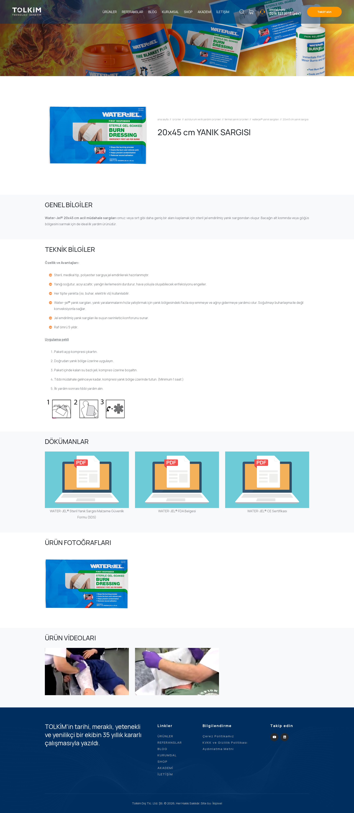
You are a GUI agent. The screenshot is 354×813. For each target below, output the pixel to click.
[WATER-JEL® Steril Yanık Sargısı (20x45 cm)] (87, 604)
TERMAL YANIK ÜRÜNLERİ (236, 119)
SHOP (188, 12)
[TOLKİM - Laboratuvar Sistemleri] (26, 11)
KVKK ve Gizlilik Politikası (225, 742)
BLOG (152, 12)
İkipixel (217, 803)
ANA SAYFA (163, 119)
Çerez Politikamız (218, 736)
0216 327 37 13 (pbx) (285, 13)
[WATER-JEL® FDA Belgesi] (177, 500)
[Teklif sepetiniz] (250, 11)
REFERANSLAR (132, 12)
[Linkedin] (284, 737)
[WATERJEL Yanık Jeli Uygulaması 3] (177, 692)
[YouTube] (274, 737)
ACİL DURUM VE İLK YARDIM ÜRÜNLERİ (203, 119)
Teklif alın (324, 12)
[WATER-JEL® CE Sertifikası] (267, 500)
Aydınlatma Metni (218, 749)
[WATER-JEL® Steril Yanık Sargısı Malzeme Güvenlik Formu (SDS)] (87, 500)
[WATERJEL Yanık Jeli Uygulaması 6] (87, 692)
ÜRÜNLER (110, 12)
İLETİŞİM (222, 12)
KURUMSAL (170, 12)
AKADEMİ (204, 12)
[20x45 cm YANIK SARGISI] (98, 135)
